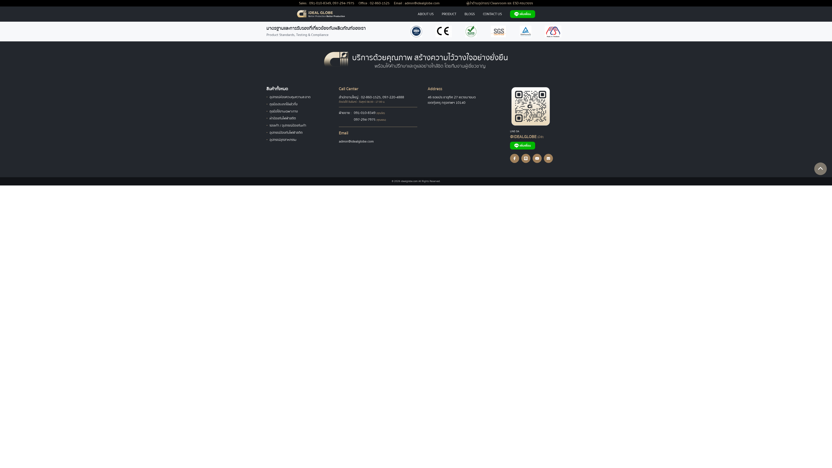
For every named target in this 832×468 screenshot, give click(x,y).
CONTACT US (492, 14)
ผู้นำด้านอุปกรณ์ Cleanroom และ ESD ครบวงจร (499, 3)
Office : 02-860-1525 (374, 3)
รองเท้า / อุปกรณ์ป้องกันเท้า (288, 125)
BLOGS (470, 14)
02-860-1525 (371, 97)
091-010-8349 (364, 113)
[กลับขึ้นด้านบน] (820, 168)
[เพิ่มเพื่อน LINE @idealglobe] (522, 14)
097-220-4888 (393, 97)
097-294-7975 (364, 119)
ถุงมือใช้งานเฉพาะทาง (284, 111)
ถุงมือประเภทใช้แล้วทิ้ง (283, 104)
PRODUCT (449, 14)
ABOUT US (426, 14)
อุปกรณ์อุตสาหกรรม (283, 139)
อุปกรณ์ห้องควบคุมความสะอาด (290, 97)
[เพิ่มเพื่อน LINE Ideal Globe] (538, 106)
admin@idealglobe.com (356, 141)
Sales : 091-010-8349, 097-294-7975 (326, 3)
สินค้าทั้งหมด (277, 89)
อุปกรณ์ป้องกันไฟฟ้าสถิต (286, 132)
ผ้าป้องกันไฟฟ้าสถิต (283, 118)
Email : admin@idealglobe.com (417, 3)
